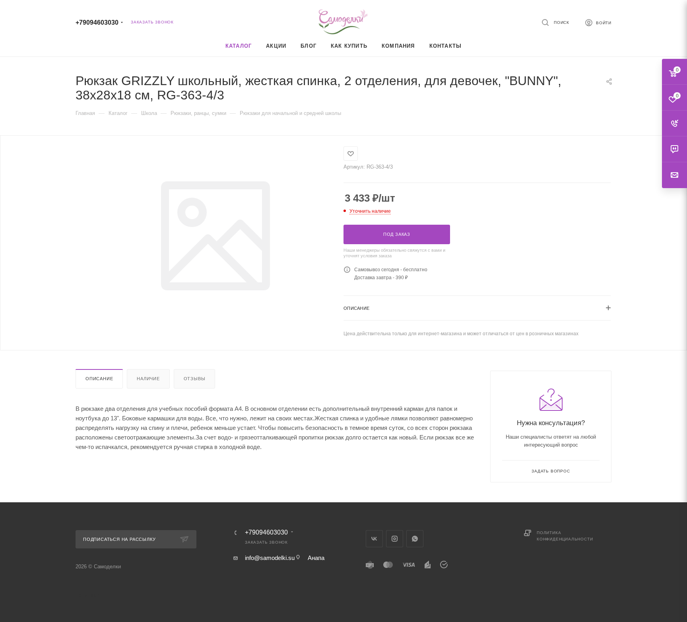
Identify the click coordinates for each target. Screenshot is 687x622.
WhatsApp (414, 538)
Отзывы (195, 378)
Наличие (148, 378)
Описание (99, 378)
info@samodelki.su (270, 557)
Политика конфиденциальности (565, 536)
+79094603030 (97, 22)
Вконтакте (374, 538)
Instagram (394, 538)
